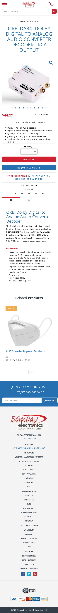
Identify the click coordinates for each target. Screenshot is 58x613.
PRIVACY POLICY (29, 564)
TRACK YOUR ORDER (29, 538)
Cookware (29, 478)
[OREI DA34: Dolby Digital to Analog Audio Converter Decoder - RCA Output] (50, 61)
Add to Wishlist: (28, 185)
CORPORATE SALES (29, 517)
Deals (29, 486)
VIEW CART (29, 534)
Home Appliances (29, 474)
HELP (29, 547)
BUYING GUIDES (29, 508)
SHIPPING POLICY (29, 556)
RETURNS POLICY (29, 560)
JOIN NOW (49, 400)
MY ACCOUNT (29, 530)
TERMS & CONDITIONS (29, 568)
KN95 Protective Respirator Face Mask (25, 351)
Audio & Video (29, 470)
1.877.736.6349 (29, 438)
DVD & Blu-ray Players (29, 461)
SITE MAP (29, 521)
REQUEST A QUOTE (29, 167)
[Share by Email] (43, 193)
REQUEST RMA (29, 542)
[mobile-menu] (4, 5)
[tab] (11, 200)
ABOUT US (29, 495)
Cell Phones (29, 465)
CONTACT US (29, 500)
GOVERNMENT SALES (29, 512)
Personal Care (29, 482)
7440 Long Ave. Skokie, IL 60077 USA (29, 448)
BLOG (29, 504)
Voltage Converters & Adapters (29, 457)
